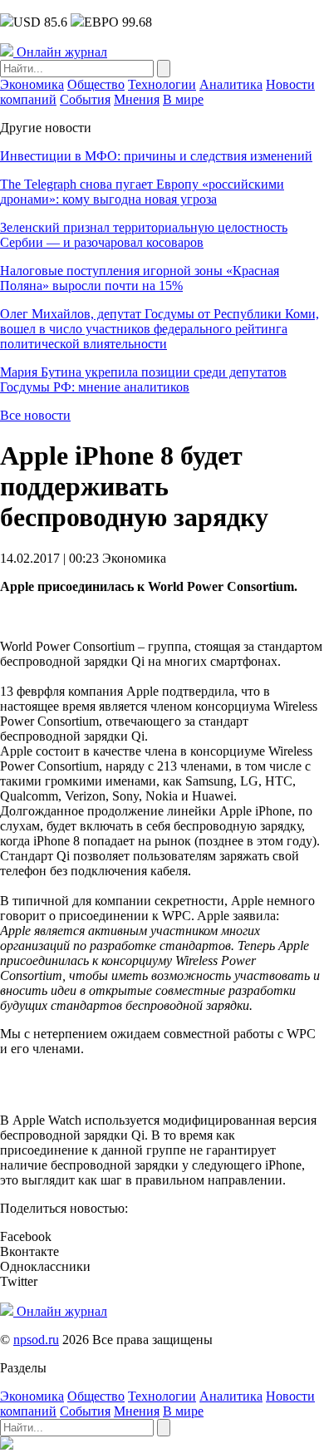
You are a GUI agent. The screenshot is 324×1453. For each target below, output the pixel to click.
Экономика (32, 84)
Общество (96, 84)
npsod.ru (36, 1339)
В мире (183, 99)
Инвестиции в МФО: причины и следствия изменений (156, 156)
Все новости (35, 415)
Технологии (162, 84)
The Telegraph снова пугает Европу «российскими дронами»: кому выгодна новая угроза (142, 191)
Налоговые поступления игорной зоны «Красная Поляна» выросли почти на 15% (139, 278)
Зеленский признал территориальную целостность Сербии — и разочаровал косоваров (143, 234)
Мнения (137, 99)
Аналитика (231, 84)
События (85, 99)
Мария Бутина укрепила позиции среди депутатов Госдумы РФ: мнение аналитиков (143, 379)
